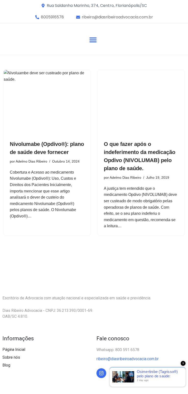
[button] (52, 17)
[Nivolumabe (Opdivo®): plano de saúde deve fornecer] (47, 102)
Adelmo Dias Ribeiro (31, 161)
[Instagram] (101, 373)
